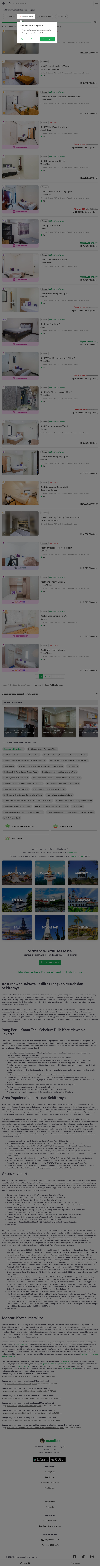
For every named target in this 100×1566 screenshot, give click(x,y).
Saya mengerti (47, 39)
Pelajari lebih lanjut (26, 39)
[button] (26, 16)
